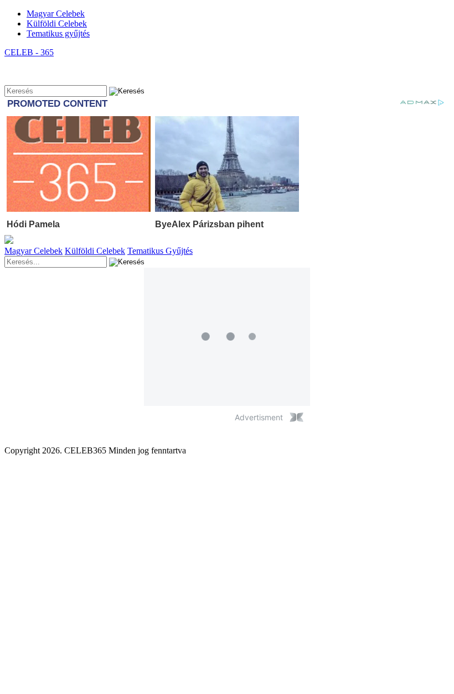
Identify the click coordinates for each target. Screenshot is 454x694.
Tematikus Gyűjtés (160, 250)
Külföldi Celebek (57, 23)
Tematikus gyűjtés (58, 33)
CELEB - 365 (29, 52)
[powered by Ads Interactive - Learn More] (296, 417)
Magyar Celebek (56, 13)
